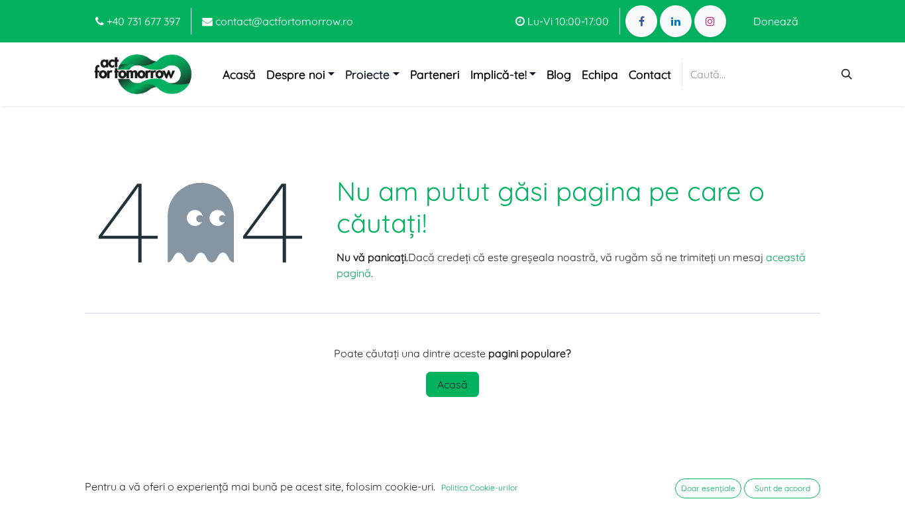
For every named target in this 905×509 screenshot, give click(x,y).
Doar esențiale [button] (708, 488)
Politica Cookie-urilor (479, 487)
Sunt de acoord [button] (782, 488)
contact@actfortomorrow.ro (283, 21)
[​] (641, 21)
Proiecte (367, 74)
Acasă (452, 384)
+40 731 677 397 (142, 21)
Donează (775, 21)
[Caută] (846, 74)
